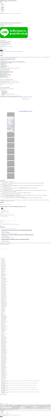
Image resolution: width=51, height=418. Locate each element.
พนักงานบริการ (2, 321)
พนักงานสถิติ (2, 328)
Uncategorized (2, 259)
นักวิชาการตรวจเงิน (3, 282)
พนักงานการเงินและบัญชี (3, 317)
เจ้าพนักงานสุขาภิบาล (3, 359)
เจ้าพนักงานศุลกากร (3, 354)
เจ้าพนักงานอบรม (3, 360)
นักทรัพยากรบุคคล (3, 269)
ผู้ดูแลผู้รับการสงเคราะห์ (3, 316)
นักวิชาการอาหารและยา (3, 295)
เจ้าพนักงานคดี (2, 340)
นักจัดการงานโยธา (3, 266)
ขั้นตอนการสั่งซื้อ (3, 7)
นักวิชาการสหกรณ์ (3, 292)
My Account (2, 411)
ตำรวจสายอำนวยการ (4, 405)
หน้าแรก (2, 3)
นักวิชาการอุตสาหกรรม (3, 296)
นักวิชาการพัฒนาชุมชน (3, 284)
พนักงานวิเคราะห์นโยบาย (3, 327)
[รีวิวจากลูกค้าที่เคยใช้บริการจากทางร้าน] (10, 176)
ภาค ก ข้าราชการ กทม (3, 333)
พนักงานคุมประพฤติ (3, 319)
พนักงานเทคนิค (2, 330)
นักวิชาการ (2, 276)
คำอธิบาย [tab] (2, 52)
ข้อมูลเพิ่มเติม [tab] (2, 53)
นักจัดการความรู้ (3, 264)
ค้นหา (6, 1)
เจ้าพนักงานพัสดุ (3, 351)
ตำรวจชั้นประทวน (3, 261)
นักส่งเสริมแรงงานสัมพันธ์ (4, 304)
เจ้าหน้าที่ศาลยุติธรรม (3, 375)
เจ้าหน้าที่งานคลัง (3, 366)
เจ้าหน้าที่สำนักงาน (3, 377)
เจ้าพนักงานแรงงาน (3, 362)
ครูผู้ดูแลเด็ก (2, 260)
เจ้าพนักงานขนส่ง (3, 339)
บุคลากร (2, 314)
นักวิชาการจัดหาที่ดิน (3, 279)
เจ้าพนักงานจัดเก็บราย (3, 343)
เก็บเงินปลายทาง (3, 204)
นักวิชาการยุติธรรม (3, 287)
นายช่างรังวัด (2, 308)
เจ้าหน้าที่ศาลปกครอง (3, 374)
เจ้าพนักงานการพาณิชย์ (3, 337)
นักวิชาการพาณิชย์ (3, 286)
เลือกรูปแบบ (1, 416)
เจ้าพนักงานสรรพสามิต (3, 356)
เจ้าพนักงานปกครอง (3, 348)
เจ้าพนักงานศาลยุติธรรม (3, 353)
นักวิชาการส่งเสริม (3, 290)
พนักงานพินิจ (2, 324)
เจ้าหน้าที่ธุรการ (3, 13)
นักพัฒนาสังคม (2, 275)
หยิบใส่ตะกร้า (1, 50)
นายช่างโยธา (2, 311)
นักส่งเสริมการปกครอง (3, 302)
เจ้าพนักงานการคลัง (3, 336)
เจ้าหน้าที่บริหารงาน (3, 369)
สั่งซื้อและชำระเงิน (3, 9)
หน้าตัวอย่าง (2, 10)
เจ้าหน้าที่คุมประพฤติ (3, 365)
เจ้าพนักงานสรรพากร (3, 357)
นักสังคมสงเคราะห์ (3, 305)
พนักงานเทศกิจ (2, 331)
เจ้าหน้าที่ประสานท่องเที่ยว (4, 372)
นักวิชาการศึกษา (3, 289)
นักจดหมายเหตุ (2, 263)
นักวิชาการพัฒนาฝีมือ (3, 285)
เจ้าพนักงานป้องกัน (3, 349)
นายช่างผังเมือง (2, 307)
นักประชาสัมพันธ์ (3, 273)
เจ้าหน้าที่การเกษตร (3, 363)
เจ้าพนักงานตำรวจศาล (3, 345)
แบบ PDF (6, 204)
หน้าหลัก (1, 13)
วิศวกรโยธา (2, 334)
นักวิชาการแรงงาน (3, 298)
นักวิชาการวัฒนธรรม (3, 406)
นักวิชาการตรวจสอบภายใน (4, 281)
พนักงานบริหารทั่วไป (3, 322)
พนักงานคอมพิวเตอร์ (3, 318)
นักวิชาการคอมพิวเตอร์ (3, 278)
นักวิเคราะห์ (2, 299)
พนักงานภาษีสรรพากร (3, 325)
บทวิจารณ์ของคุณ (2, 220)
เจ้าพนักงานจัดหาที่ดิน (3, 342)
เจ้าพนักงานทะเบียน (3, 346)
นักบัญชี (2, 272)
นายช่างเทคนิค (2, 310)
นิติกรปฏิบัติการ (2, 313)
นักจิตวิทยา (2, 267)
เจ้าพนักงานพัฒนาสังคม (3, 350)
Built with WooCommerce (2, 410)
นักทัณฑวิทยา (2, 270)
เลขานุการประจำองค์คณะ (4, 378)
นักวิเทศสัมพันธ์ (2, 301)
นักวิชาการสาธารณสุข (3, 293)
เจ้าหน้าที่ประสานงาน (3, 371)
